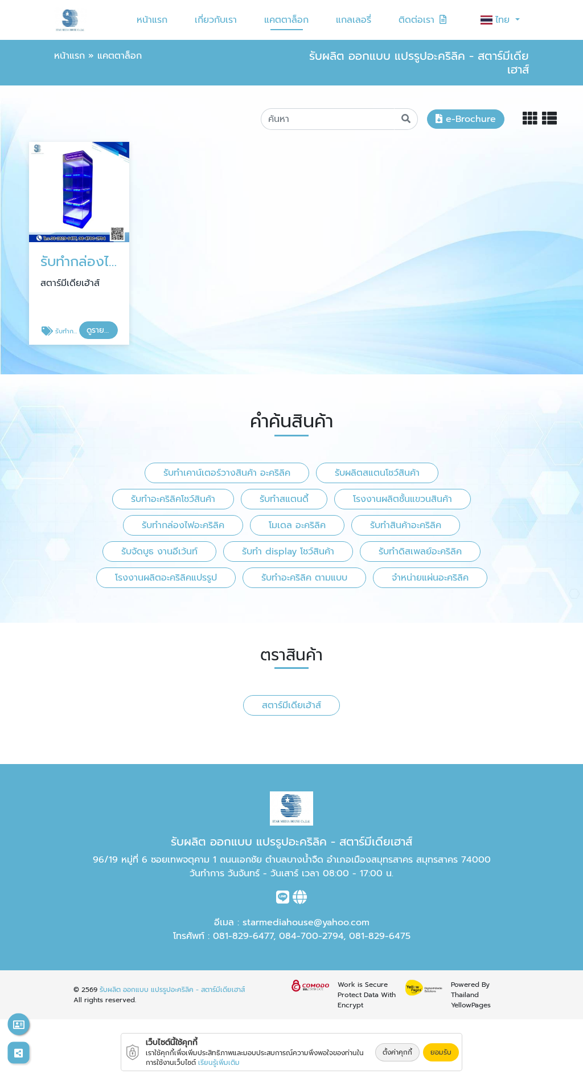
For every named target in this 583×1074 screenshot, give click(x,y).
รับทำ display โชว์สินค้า (288, 551)
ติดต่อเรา (416, 20)
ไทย (504, 20)
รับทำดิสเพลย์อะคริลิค (420, 551)
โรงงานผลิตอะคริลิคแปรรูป (166, 578)
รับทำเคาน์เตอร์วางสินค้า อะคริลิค (226, 473)
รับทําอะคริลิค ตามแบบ (304, 578)
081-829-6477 (243, 936)
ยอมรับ (440, 1052)
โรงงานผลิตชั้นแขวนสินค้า (402, 499)
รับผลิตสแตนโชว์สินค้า (377, 473)
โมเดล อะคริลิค (297, 525)
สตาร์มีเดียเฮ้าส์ (291, 705)
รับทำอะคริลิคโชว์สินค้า (173, 499)
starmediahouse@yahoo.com (306, 922)
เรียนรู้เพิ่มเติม (219, 1062)
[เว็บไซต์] (300, 899)
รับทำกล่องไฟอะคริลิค (183, 525)
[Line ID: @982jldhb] (282, 899)
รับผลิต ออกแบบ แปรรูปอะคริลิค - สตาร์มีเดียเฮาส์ (172, 990)
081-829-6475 (379, 936)
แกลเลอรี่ (353, 20)
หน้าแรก (152, 20)
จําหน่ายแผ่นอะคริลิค (430, 578)
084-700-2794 (311, 936)
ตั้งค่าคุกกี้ (397, 1052)
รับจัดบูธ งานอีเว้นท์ (159, 551)
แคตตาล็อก (286, 20)
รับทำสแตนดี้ (284, 499)
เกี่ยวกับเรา (216, 20)
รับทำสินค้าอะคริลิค (405, 525)
